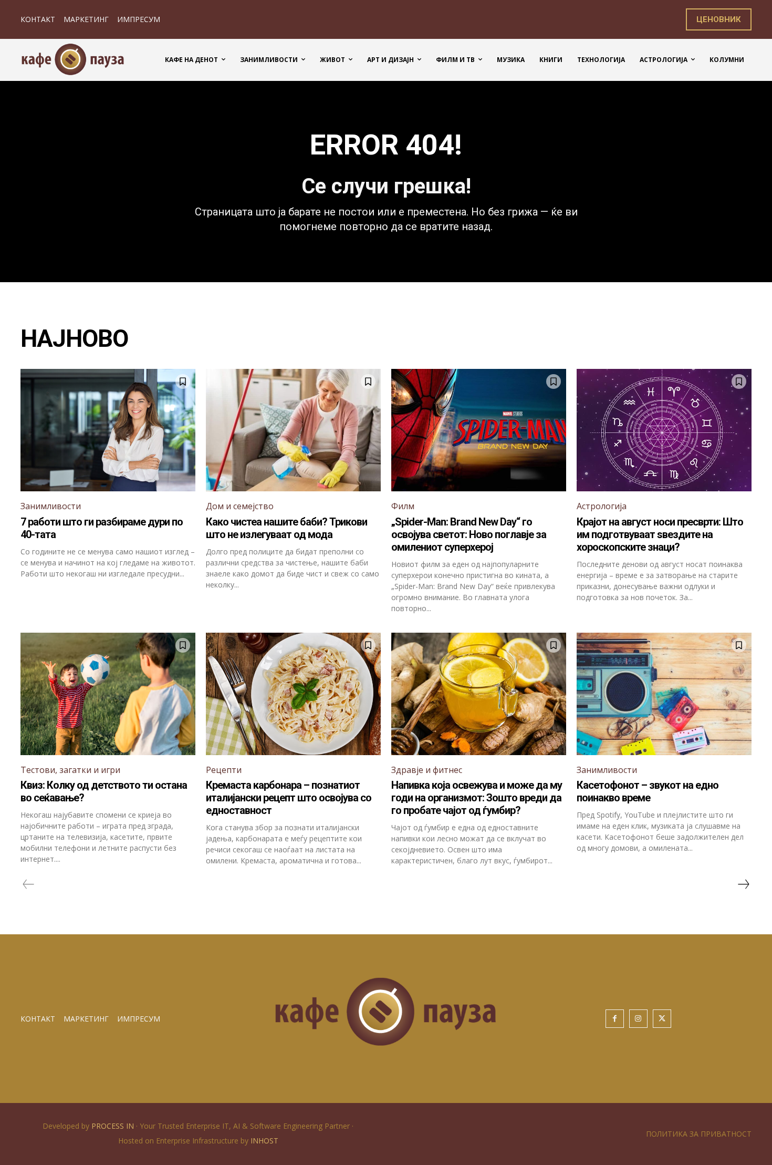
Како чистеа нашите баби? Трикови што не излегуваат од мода (286, 528)
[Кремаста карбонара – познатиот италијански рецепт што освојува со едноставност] (293, 694)
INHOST (264, 1141)
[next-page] (743, 884)
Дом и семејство (240, 506)
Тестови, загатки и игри (70, 770)
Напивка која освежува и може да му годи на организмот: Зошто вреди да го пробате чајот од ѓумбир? (476, 798)
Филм (402, 506)
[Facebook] (615, 1018)
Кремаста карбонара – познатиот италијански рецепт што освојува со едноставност (288, 798)
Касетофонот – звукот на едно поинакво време (647, 791)
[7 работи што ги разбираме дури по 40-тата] (107, 430)
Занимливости (50, 506)
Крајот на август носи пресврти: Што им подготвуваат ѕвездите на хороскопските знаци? (660, 534)
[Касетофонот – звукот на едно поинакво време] (664, 694)
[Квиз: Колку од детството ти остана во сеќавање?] (107, 694)
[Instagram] (638, 1018)
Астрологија (602, 506)
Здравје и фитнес (426, 770)
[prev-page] (28, 884)
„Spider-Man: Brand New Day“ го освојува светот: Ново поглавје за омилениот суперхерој (468, 534)
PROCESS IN (113, 1126)
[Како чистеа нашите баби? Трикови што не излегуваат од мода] (293, 430)
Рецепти (224, 770)
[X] (662, 1018)
